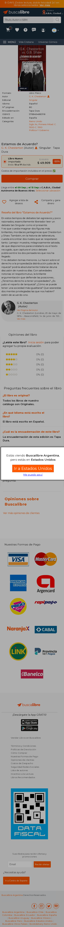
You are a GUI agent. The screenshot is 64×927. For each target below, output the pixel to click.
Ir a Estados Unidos (33, 468)
